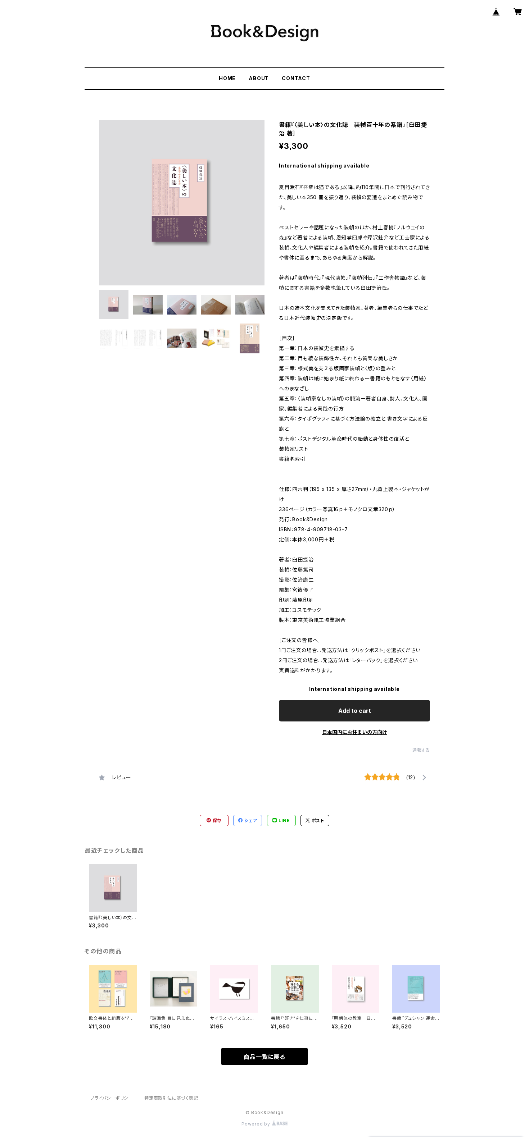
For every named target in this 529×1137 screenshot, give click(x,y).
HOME (227, 78)
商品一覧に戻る (264, 1056)
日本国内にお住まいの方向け (354, 732)
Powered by (256, 1124)
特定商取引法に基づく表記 (171, 1098)
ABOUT (259, 78)
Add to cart (354, 710)
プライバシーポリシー (111, 1098)
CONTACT (296, 78)
